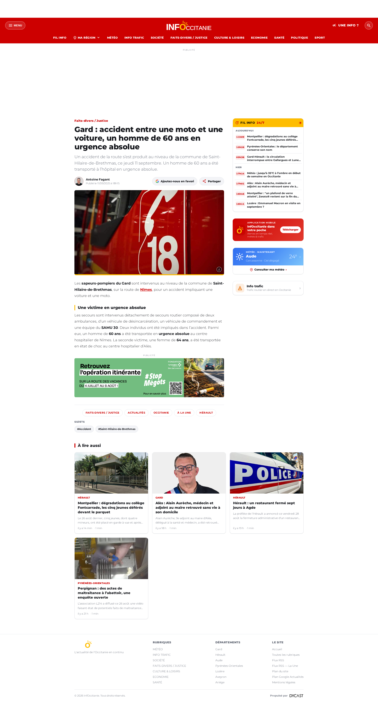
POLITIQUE (299, 37)
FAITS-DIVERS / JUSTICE (189, 37)
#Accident (84, 429)
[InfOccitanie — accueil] (189, 25)
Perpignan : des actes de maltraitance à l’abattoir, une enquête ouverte (104, 592)
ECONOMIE (259, 37)
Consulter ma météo (270, 269)
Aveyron (220, 677)
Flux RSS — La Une (285, 666)
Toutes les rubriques (286, 655)
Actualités (136, 412)
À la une (184, 412)
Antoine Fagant (98, 179)
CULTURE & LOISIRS (229, 37)
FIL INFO (59, 37)
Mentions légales (283, 682)
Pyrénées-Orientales (229, 666)
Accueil (277, 649)
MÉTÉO (112, 37)
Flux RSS (278, 660)
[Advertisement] (189, 80)
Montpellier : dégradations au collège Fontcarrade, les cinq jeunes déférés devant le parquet (111, 507)
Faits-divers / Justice (91, 121)
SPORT (320, 37)
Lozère (219, 671)
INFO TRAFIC (134, 37)
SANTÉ (279, 37)
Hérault (206, 412)
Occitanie (161, 412)
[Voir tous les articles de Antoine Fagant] (78, 181)
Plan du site (280, 671)
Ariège (219, 682)
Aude (218, 660)
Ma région (86, 37)
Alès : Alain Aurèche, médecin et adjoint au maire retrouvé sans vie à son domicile (188, 507)
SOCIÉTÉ (157, 37)
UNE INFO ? (346, 25)
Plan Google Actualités (288, 677)
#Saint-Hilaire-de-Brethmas (116, 429)
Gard (218, 649)
